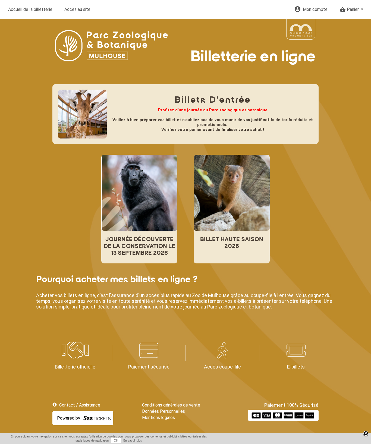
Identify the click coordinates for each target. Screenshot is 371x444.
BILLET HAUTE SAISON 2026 (231, 243)
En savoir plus (132, 440)
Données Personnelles (163, 411)
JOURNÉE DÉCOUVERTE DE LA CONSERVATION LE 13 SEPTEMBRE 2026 (139, 246)
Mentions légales (158, 417)
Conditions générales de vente (171, 405)
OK (116, 440)
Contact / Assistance (79, 405)
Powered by (68, 418)
